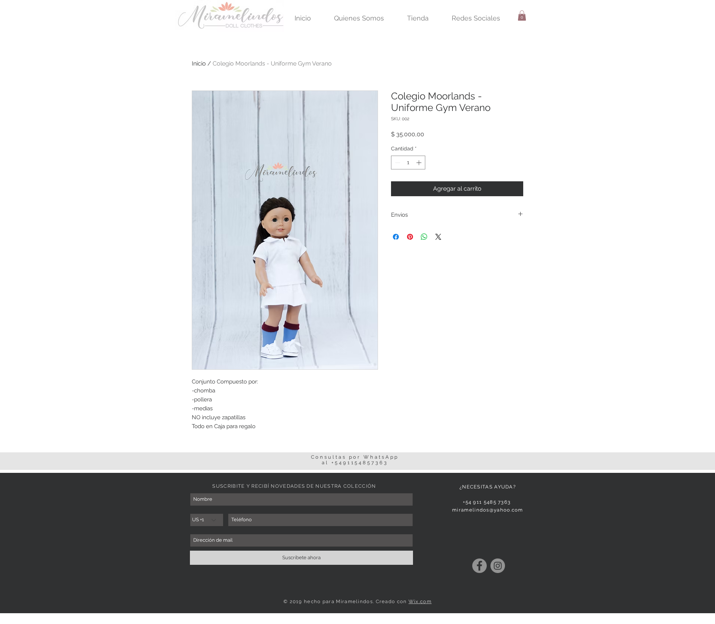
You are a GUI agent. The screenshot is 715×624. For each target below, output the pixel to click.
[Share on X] (438, 236)
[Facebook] (479, 565)
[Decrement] (396, 162)
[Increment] (419, 162)
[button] (522, 15)
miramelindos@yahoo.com (487, 510)
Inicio (199, 63)
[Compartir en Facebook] (395, 236)
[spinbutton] (408, 162)
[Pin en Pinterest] (410, 236)
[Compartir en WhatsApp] (424, 236)
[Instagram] (497, 565)
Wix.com (420, 601)
